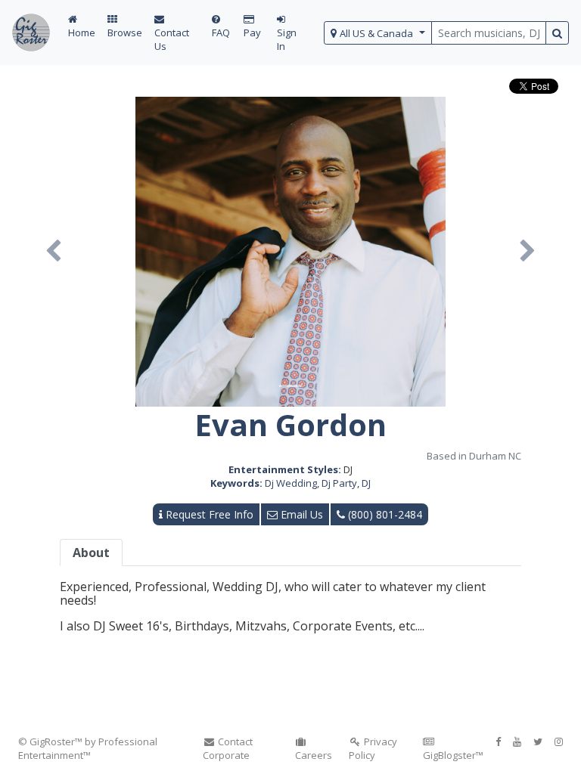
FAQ (221, 32)
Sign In (287, 39)
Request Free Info (208, 514)
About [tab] (91, 552)
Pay (252, 32)
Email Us (300, 514)
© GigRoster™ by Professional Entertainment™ (87, 748)
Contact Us (171, 39)
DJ (366, 483)
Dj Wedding (291, 483)
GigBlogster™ (453, 755)
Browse (124, 32)
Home (81, 32)
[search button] (557, 33)
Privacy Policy (373, 748)
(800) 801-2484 (383, 514)
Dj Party (339, 483)
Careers (313, 755)
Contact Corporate (228, 748)
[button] (53, 252)
